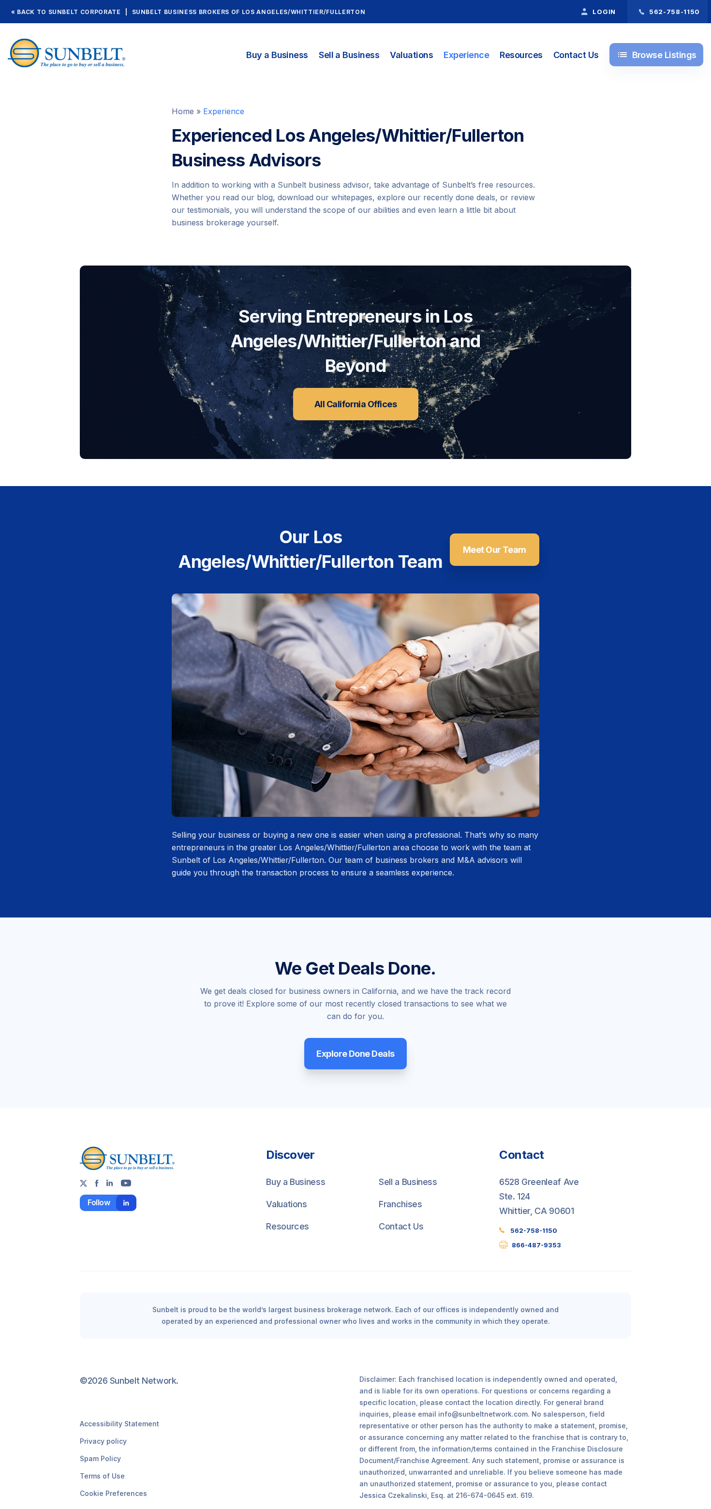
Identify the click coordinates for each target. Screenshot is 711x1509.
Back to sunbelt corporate (68, 11)
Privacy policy (103, 1441)
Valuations (411, 55)
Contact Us (576, 55)
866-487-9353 (536, 1245)
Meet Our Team (494, 550)
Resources (521, 55)
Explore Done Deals (355, 1054)
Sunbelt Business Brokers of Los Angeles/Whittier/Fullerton (249, 11)
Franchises (400, 1204)
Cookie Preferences (113, 1493)
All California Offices (355, 404)
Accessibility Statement (119, 1424)
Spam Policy (100, 1458)
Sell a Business (349, 55)
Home (183, 111)
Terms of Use (102, 1476)
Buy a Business (277, 55)
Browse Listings (656, 54)
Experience (466, 55)
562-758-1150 (533, 1230)
